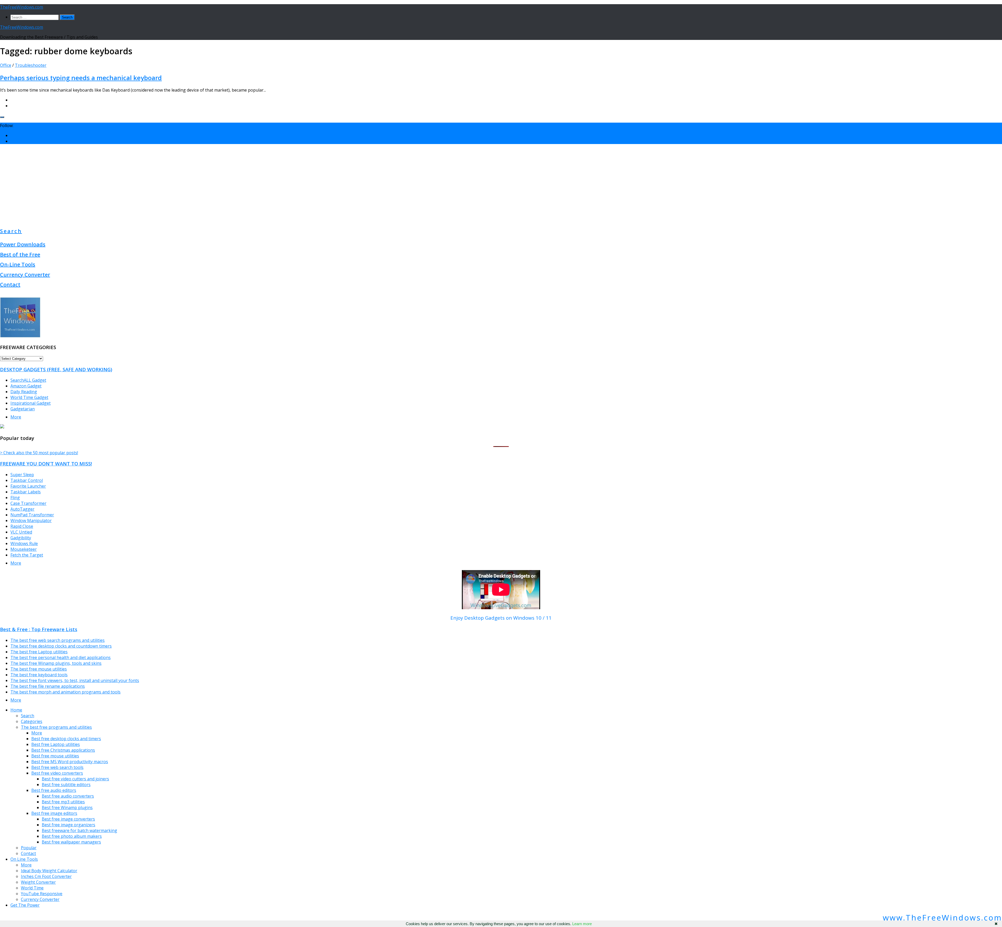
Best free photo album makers (72, 836)
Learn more (582, 924)
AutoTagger (22, 509)
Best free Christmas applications (63, 750)
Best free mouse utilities (55, 756)
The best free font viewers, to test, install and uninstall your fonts (74, 680)
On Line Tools (24, 859)
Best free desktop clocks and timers (66, 738)
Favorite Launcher (28, 486)
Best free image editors (54, 813)
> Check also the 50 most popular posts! (39, 453)
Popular (29, 848)
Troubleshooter (30, 65)
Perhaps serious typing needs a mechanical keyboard (81, 77)
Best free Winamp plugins (67, 807)
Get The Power (25, 905)
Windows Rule (24, 543)
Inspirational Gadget (30, 403)
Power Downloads (22, 244)
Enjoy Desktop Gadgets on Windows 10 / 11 (501, 617)
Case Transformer (28, 503)
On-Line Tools (17, 264)
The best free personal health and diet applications (60, 657)
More (15, 417)
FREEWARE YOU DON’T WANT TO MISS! (46, 463)
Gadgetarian (22, 409)
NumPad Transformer (32, 515)
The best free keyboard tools (39, 675)
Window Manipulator (31, 520)
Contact (10, 284)
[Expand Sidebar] (2, 117)
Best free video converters (57, 773)
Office (5, 65)
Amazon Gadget (25, 386)
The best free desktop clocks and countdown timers (61, 646)
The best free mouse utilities (38, 669)
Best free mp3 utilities (63, 802)
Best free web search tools (57, 767)
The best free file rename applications (47, 686)
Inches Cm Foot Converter (46, 876)
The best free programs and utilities (56, 727)
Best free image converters (68, 819)
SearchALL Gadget (28, 380)
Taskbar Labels (25, 492)
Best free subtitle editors (66, 784)
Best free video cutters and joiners (75, 779)
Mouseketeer (23, 549)
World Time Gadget (29, 397)
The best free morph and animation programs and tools (65, 692)
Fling (15, 497)
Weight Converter (38, 882)
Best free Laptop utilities (55, 744)
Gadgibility (20, 538)
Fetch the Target (26, 555)
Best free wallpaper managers (71, 842)
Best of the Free (20, 254)
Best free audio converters (68, 796)
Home (16, 710)
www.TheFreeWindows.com (942, 917)
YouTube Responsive (41, 893)
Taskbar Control (26, 480)
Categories (31, 721)
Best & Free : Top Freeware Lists (38, 629)
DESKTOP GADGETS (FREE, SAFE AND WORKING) (56, 369)
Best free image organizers (68, 825)
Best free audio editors (53, 790)
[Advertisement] (501, 184)
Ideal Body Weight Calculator (49, 871)
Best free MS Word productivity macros (69, 761)
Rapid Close (21, 526)
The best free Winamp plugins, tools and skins (56, 663)
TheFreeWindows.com (21, 7)
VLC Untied (21, 532)
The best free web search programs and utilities (57, 640)
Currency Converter (25, 274)
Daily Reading (23, 391)
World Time (32, 888)
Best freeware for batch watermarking (79, 830)
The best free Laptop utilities (39, 652)
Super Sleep (22, 474)
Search (11, 231)
